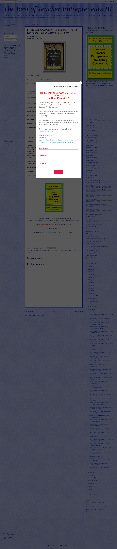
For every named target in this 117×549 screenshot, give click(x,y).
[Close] (80, 82)
